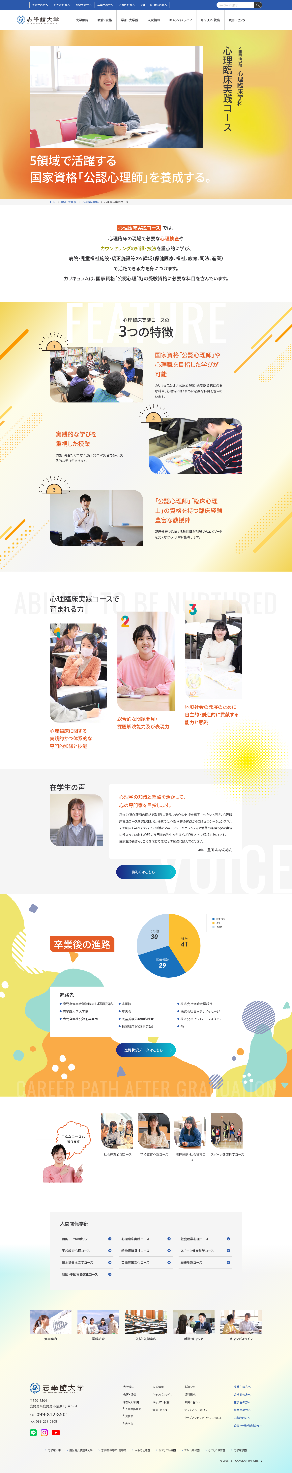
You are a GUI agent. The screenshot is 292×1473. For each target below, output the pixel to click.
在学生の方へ (242, 1402)
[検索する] (258, 5)
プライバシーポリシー (197, 1410)
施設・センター (161, 1410)
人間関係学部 (133, 1409)
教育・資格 (129, 1394)
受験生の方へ (242, 1387)
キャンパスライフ (163, 1394)
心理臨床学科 (90, 202)
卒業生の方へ (242, 1410)
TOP (52, 202)
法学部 (129, 1416)
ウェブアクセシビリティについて (203, 1418)
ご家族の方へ (242, 1418)
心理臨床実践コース (116, 202)
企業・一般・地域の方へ (248, 1425)
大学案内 (128, 1387)
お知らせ (189, 1387)
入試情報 (158, 1387)
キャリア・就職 (161, 1402)
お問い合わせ (192, 1402)
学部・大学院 (68, 202)
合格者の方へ (242, 1394)
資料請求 (190, 1394)
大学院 (129, 1423)
